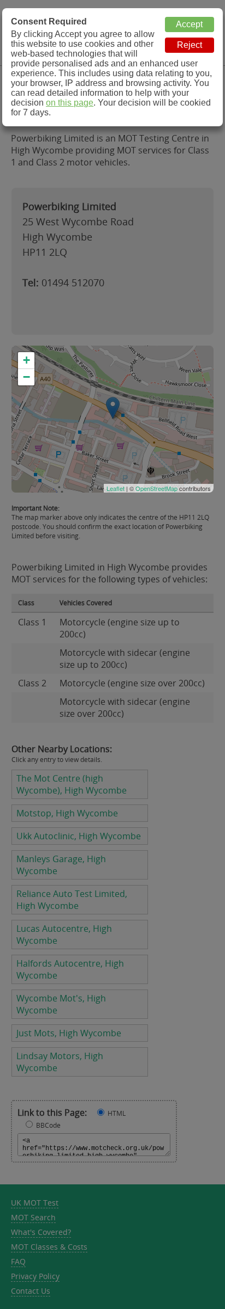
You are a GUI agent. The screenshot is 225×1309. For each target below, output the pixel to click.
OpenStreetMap (156, 488)
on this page (69, 102)
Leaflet (115, 488)
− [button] (26, 377)
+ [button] (26, 360)
